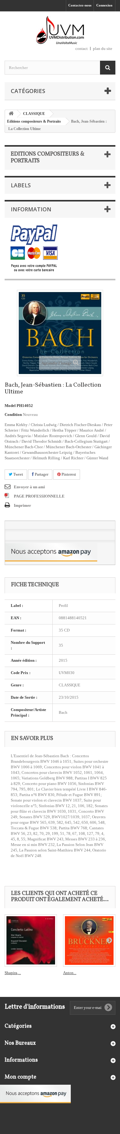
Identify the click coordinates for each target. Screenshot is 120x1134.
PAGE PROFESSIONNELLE (39, 496)
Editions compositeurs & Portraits (34, 121)
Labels (21, 185)
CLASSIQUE (34, 114)
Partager (41, 474)
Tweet (17, 474)
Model (10, 405)
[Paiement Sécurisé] (34, 248)
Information (31, 209)
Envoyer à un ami (29, 487)
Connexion (104, 5)
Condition (13, 414)
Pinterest (68, 474)
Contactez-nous (79, 5)
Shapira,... (13, 972)
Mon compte (20, 1077)
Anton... (69, 972)
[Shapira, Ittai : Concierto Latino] (31, 940)
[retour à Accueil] (11, 114)
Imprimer (22, 505)
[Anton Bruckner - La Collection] (89, 940)
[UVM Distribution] (60, 30)
